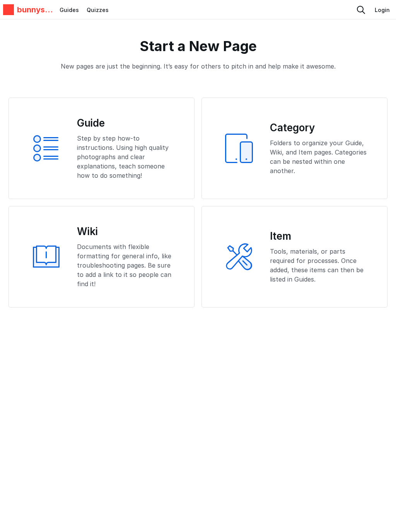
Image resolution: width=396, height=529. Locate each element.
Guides (69, 10)
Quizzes (98, 10)
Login (382, 10)
